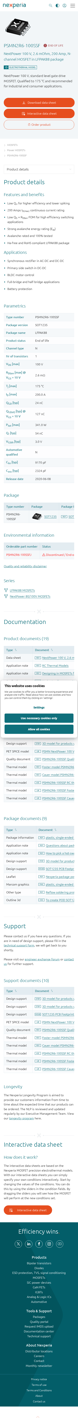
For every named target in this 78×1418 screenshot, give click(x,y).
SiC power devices (39, 1282)
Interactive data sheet (32, 1210)
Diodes (39, 1268)
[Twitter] (18, 1244)
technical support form (19, 945)
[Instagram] (49, 1244)
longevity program (21, 1118)
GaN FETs (39, 1287)
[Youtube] (59, 1244)
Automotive (39, 1301)
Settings (39, 707)
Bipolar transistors (39, 1263)
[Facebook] (39, 1244)
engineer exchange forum (42, 959)
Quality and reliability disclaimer (25, 566)
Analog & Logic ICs (39, 1297)
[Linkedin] (28, 1244)
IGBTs (39, 1292)
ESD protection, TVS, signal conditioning (39, 1272)
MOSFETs (39, 1277)
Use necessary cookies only (39, 718)
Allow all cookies (39, 729)
